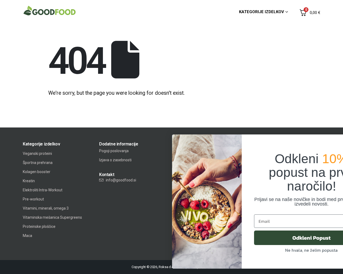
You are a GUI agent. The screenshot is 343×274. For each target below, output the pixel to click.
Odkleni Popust (270, 238)
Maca (27, 235)
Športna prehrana (38, 162)
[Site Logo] (49, 10)
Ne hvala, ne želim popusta (270, 250)
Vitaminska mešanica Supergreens (52, 217)
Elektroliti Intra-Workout (42, 190)
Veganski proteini (37, 153)
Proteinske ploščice (39, 226)
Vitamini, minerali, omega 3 (46, 208)
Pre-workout (33, 199)
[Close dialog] (333, 141)
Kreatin (29, 181)
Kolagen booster (36, 172)
